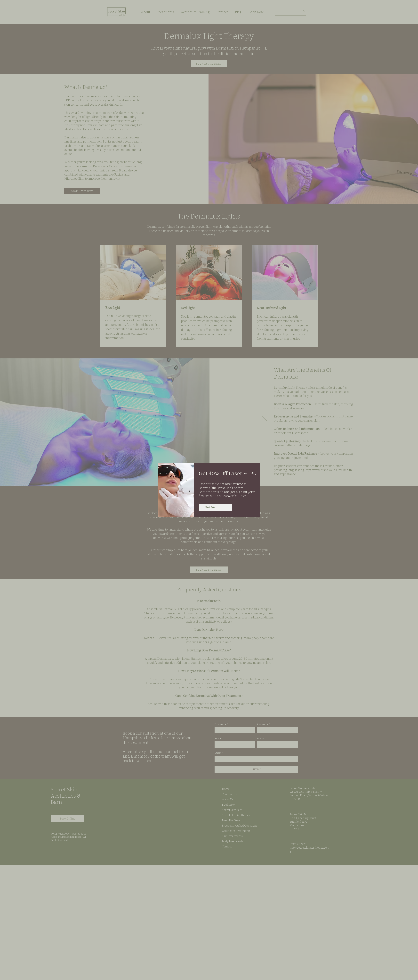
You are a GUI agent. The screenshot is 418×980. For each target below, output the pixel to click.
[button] (264, 418)
